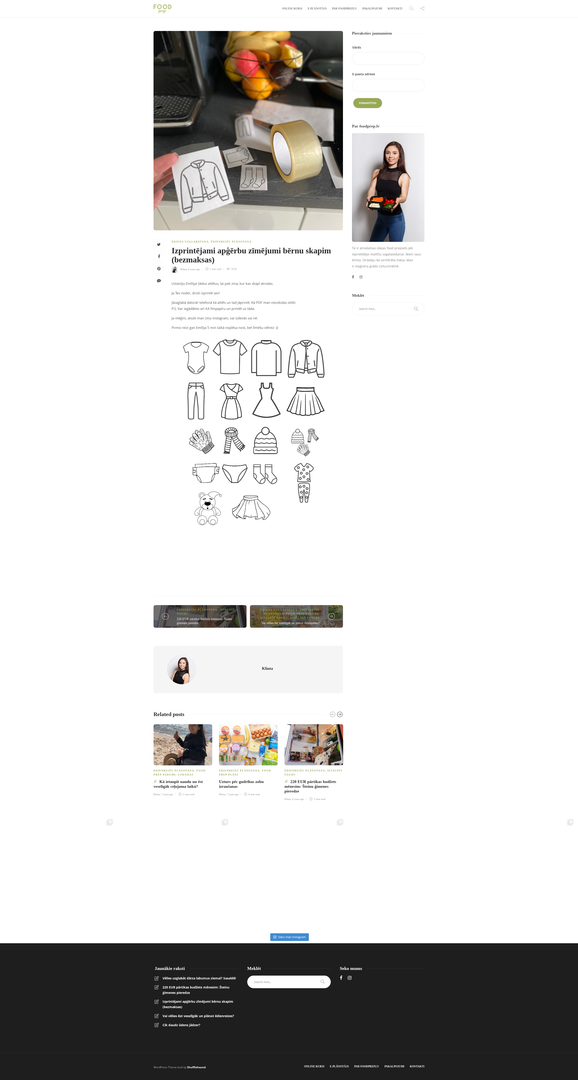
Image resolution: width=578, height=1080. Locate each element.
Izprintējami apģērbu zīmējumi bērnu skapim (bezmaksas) (198, 1004)
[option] (183, 759)
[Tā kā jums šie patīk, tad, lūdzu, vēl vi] (173, 873)
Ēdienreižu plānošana (231, 241)
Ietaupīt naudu (274, 617)
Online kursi (292, 8)
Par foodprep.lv (344, 8)
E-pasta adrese (363, 74)
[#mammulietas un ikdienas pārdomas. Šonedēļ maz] (404, 873)
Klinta (183, 269)
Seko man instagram (292, 937)
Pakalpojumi (372, 8)
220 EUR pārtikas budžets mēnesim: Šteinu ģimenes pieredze (196, 990)
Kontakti (395, 8)
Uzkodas (185, 774)
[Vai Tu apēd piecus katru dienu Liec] (58, 873)
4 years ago (194, 269)
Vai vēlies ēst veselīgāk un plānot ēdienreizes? (290, 623)
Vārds (356, 47)
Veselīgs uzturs (305, 617)
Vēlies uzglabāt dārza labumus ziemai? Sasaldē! (199, 978)
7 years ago (167, 794)
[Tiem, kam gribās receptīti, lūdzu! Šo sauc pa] (519, 873)
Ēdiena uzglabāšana (190, 241)
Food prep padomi (302, 613)
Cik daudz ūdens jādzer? (181, 1025)
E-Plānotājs (317, 8)
